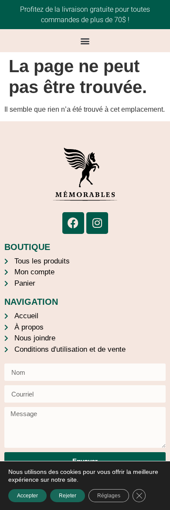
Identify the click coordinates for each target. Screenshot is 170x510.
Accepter (27, 496)
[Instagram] (97, 223)
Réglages (108, 496)
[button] (85, 40)
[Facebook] (73, 223)
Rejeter (67, 496)
